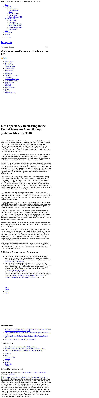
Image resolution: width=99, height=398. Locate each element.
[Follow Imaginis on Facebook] (4, 58)
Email (6, 291)
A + (10, 37)
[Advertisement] (26, 108)
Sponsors (7, 359)
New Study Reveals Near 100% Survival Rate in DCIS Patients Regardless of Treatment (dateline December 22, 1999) (28, 330)
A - (7, 37)
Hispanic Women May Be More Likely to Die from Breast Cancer (25, 348)
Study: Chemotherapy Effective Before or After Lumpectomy (23, 350)
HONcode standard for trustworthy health (33, 372)
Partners (7, 360)
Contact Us (8, 364)
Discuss (7, 289)
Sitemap (7, 366)
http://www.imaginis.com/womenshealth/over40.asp (20, 277)
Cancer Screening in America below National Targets (21, 347)
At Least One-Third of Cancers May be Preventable (20, 339)
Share (6, 293)
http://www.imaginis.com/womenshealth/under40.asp (28, 275)
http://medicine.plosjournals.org (14, 261)
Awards (7, 355)
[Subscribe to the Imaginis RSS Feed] (2, 58)
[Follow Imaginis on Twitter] (6, 58)
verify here (12, 374)
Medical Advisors (10, 357)
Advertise (8, 362)
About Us (8, 353)
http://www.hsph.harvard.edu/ (18, 270)
